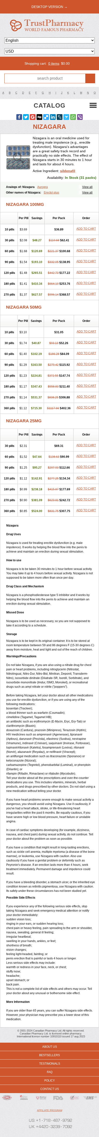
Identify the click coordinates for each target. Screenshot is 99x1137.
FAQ (49, 1072)
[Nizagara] (18, 158)
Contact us (49, 1089)
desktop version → (49, 7)
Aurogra (42, 187)
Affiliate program (49, 1110)
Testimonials (49, 1063)
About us (49, 1046)
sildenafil (67, 171)
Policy (49, 1080)
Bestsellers (49, 1055)
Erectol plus (51, 192)
